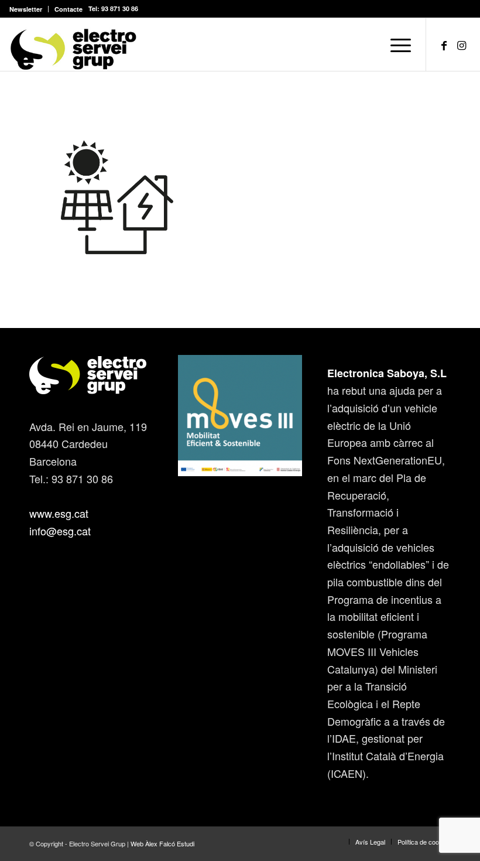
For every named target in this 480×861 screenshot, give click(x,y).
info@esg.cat (60, 530)
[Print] (73, 44)
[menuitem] (29, 9)
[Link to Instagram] (462, 44)
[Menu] (395, 44)
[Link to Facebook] (444, 44)
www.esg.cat (58, 513)
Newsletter (25, 9)
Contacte (68, 9)
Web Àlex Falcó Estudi (162, 843)
